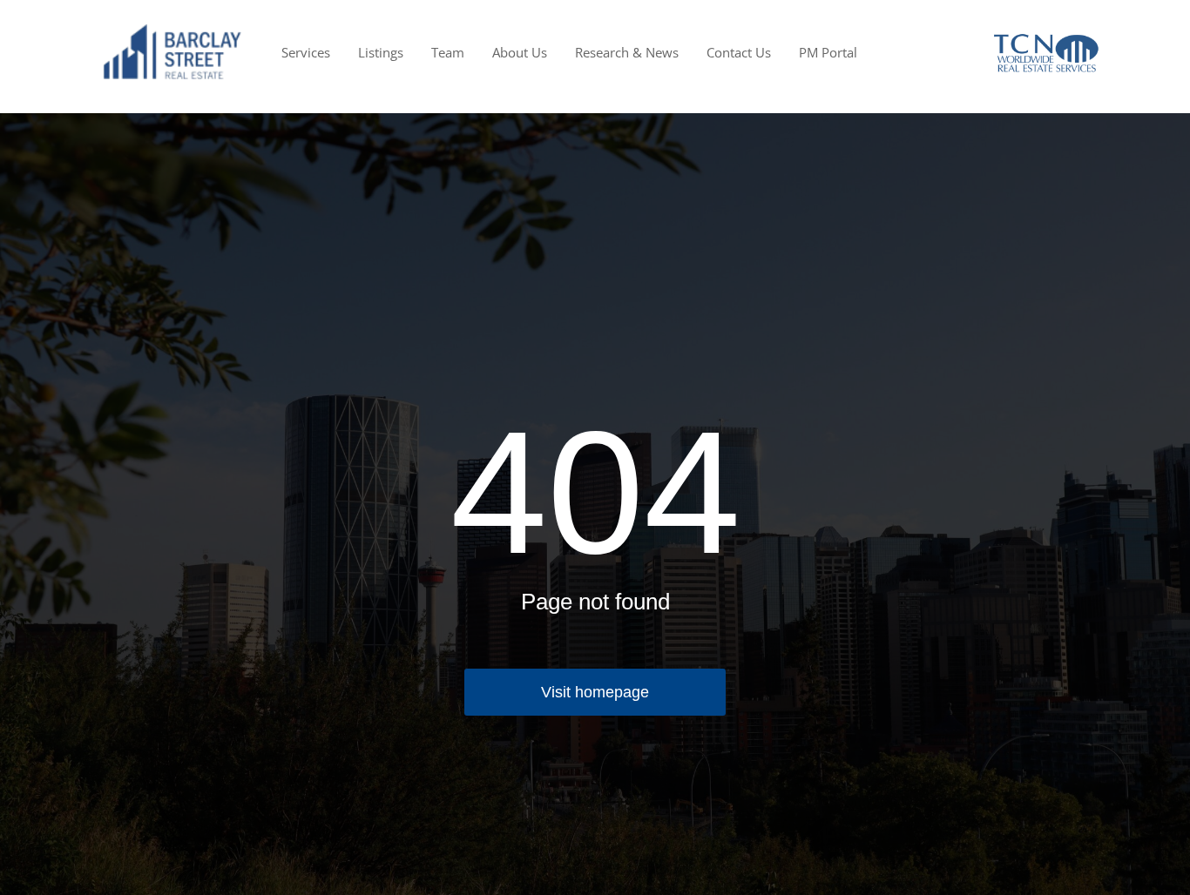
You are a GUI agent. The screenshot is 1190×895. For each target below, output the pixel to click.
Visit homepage (595, 692)
